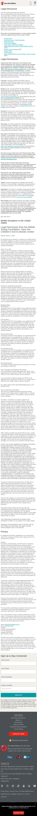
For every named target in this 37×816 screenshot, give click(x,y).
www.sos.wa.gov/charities (24, 197)
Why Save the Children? (18, 718)
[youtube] (23, 786)
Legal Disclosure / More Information (14, 40)
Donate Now (18, 734)
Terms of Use (14, 791)
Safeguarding (5, 781)
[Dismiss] (35, 804)
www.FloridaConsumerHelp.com (10, 96)
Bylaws (6, 51)
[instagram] (13, 786)
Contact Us (5, 763)
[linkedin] (29, 786)
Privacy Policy (8, 38)
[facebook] (2, 786)
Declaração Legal (9, 41)
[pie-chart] (4, 748)
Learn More (18, 715)
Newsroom (20, 794)
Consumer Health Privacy (26, 791)
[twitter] (7, 786)
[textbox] (18, 663)
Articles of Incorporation (11, 49)
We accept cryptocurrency (20, 740)
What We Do (18, 722)
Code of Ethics (8, 52)
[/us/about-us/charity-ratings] (10, 757)
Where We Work (18, 724)
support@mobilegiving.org (12, 624)
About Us (18, 720)
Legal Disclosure (5, 794)
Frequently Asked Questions (18, 726)
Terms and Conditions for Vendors (13, 44)
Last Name (5, 668)
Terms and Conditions (10, 43)
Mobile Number (6, 685)
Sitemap (13, 794)
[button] (30, 3)
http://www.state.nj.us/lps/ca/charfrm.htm (13, 146)
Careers (27, 794)
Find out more (26, 751)
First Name (5, 660)
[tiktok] (18, 786)
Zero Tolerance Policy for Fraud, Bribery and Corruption (19, 54)
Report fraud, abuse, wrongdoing (10, 778)
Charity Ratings (18, 729)
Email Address (6, 677)
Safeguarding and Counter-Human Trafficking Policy (18, 46)
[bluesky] (34, 786)
